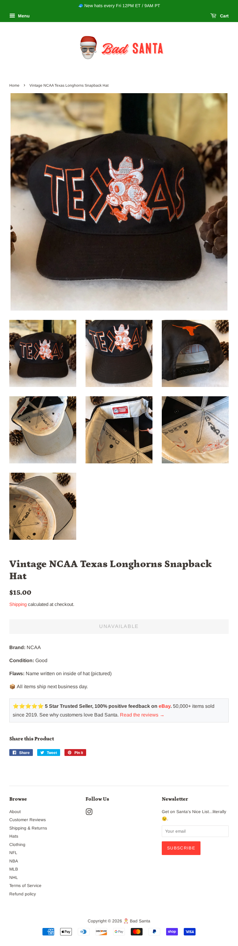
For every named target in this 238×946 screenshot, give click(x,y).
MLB (13, 869)
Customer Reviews (27, 819)
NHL (13, 877)
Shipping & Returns (28, 828)
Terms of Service (25, 885)
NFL (13, 852)
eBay (164, 706)
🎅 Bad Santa (136, 921)
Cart (224, 15)
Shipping (18, 604)
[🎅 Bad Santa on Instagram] (89, 813)
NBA (13, 861)
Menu (23, 15)
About (15, 811)
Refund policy (22, 894)
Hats (13, 836)
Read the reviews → (142, 714)
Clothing (17, 844)
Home (14, 85)
